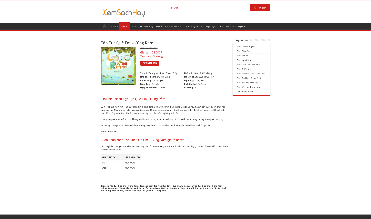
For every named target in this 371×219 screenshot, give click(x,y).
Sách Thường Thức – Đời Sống (251, 73)
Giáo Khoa (224, 26)
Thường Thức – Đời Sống (142, 26)
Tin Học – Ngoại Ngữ (193, 26)
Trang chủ (104, 26)
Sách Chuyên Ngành (246, 47)
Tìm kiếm (261, 8)
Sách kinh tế (242, 55)
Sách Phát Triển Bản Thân (249, 64)
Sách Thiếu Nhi (244, 69)
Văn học (113, 26)
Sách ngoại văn (244, 60)
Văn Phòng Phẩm (239, 26)
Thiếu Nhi (125, 26)
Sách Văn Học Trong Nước (249, 87)
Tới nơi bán (149, 63)
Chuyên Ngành (211, 26)
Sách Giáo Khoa (244, 51)
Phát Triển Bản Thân (173, 26)
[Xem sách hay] (124, 12)
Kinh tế (159, 26)
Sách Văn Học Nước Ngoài (249, 82)
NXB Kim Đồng (163, 77)
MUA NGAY (130, 163)
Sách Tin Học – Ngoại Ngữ (249, 78)
